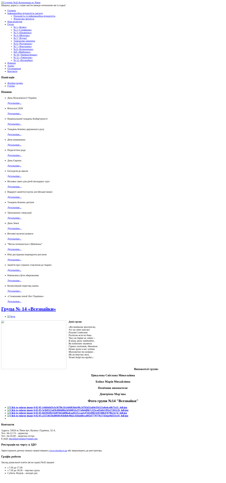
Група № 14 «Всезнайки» (28, 309)
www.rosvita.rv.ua (58, 450)
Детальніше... (14, 103)
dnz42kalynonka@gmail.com (23, 438)
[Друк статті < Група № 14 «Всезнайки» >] (11, 316)
